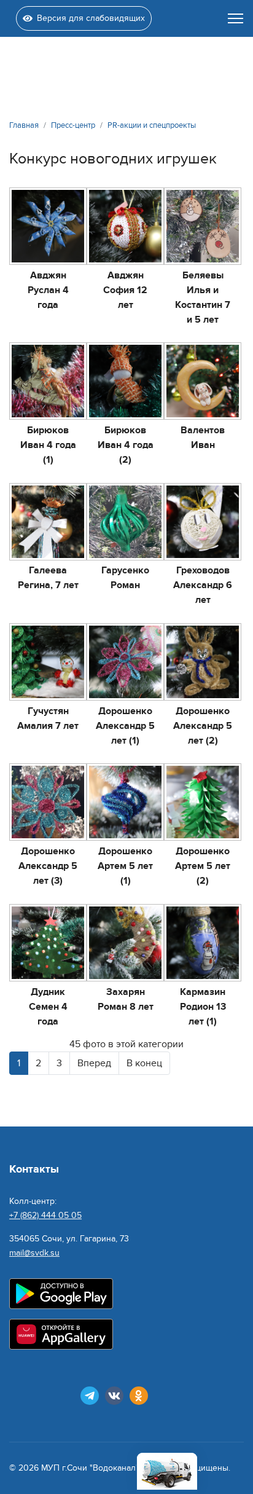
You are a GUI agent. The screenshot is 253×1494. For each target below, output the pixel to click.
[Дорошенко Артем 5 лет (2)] (202, 802)
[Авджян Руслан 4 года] (48, 226)
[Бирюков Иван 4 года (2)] (125, 381)
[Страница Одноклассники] (139, 1395)
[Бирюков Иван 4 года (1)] (48, 381)
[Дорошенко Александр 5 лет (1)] (125, 662)
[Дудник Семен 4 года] (48, 942)
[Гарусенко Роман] (125, 521)
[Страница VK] (114, 1395)
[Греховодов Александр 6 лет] (202, 521)
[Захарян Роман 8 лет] (125, 942)
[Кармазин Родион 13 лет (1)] (202, 942)
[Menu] (235, 18)
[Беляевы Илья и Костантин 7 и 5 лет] (202, 226)
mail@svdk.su (34, 1253)
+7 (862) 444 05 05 (45, 1215)
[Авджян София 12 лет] (125, 226)
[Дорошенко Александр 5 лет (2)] (202, 662)
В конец (144, 1063)
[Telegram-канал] (89, 1395)
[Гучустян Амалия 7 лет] (48, 662)
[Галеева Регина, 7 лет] (48, 521)
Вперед (94, 1063)
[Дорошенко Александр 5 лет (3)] (48, 802)
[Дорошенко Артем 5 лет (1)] (125, 802)
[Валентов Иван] (202, 381)
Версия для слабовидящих (91, 18)
